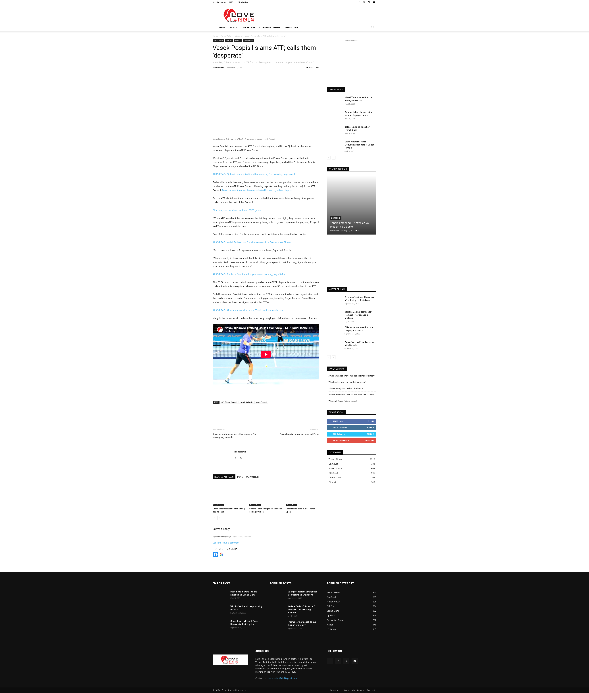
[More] (276, 75)
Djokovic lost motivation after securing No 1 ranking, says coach (235, 436)
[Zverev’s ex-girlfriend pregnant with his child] (334, 346)
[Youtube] (374, 2)
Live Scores (248, 27)
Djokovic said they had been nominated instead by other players (257, 190)
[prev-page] (214, 518)
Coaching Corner (269, 27)
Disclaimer (335, 690)
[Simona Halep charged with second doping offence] (266, 494)
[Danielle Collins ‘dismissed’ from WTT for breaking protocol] (334, 315)
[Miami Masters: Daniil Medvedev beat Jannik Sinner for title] (334, 145)
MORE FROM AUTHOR (248, 477)
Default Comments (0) (222, 537)
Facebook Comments (242, 537)
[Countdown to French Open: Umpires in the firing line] (220, 625)
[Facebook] (359, 2)
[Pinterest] (248, 75)
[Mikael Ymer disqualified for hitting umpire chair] (229, 494)
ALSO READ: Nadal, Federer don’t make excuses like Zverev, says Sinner (252, 242)
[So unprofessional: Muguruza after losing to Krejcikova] (334, 301)
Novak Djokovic (246, 402)
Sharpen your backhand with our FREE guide (237, 210)
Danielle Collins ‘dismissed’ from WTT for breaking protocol (358, 315)
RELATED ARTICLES (224, 477)
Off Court (238, 40)
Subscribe (369, 440)
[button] (372, 27)
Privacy (346, 690)
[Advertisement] (320, 15)
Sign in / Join (243, 2)
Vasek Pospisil (261, 402)
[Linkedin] (262, 75)
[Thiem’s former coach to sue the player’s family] (334, 331)
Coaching (335, 218)
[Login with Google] (221, 554)
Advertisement (358, 690)
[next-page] (219, 518)
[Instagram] (364, 2)
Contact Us (371, 690)
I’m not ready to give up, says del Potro (299, 434)
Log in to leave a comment (226, 542)
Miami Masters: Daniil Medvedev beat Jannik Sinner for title (359, 144)
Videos (233, 27)
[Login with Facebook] (215, 554)
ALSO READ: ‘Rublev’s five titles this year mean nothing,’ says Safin (249, 274)
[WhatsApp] (255, 75)
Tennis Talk (291, 27)
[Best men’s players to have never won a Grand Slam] (220, 595)
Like (372, 421)
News (222, 27)
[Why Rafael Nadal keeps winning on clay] (220, 610)
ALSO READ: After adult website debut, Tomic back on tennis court (249, 310)
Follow (370, 427)
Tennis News (248, 40)
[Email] (269, 75)
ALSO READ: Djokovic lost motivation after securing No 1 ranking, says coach (254, 174)
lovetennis (219, 67)
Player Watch (226, 36)
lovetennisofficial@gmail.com (282, 678)
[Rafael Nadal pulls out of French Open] (302, 494)
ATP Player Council (229, 402)
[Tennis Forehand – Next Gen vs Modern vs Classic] (351, 205)
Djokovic (238, 36)
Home (215, 36)
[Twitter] (369, 2)
